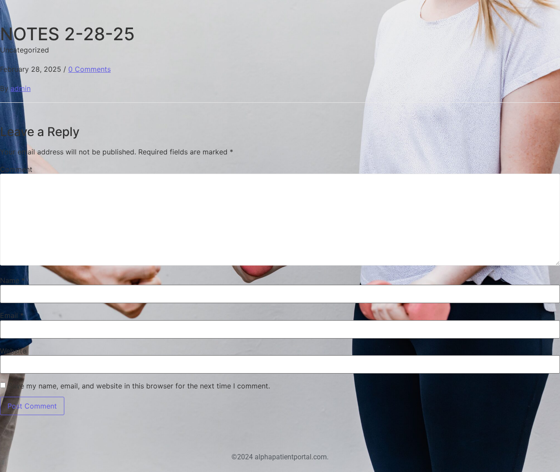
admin (20, 88)
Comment (16, 169)
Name (12, 280)
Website (13, 350)
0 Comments (89, 69)
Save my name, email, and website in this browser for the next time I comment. (139, 385)
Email (12, 315)
